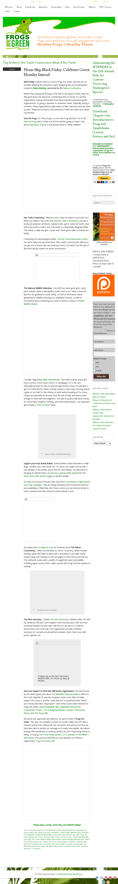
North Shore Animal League (77, 841)
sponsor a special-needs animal (63, 473)
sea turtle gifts (78, 844)
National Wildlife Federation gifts (72, 839)
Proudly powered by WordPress (68, 874)
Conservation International (62, 834)
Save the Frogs (30, 121)
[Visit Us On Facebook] (97, 879)
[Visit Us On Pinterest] (110, 879)
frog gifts (33, 830)
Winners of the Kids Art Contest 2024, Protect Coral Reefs (104, 403)
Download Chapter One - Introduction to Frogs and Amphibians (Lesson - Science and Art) (104, 124)
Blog (67, 7)
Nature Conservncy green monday (55, 841)
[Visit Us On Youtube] (115, 879)
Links (7, 11)
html (97, 362)
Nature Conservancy (72, 88)
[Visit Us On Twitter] (101, 879)
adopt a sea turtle (44, 832)
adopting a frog (36, 125)
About (19, 7)
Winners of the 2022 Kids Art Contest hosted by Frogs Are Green (103, 425)
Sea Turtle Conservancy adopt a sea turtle (58, 844)
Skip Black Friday (52, 846)
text (97, 366)
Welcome (9, 7)
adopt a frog (33, 832)
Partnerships (56, 7)
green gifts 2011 (29, 839)
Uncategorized (81, 830)
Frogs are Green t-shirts (63, 837)
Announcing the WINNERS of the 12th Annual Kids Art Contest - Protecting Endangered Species (104, 77)
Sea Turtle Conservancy (68, 221)
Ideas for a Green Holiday (46, 830)
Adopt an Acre (47, 547)
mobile (98, 370)
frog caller (76, 834)
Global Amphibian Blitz (49, 707)
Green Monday (41, 839)
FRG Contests (105, 7)
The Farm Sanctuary (59, 619)
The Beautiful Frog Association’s (66, 694)
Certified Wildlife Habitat (43, 834)
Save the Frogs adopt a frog (33, 844)
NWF (59, 288)
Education (43, 7)
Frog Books (30, 7)
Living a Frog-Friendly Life (65, 830)
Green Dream (79, 7)
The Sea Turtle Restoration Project (72, 239)
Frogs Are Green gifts (46, 837)
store (79, 632)
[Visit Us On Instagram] (106, 879)
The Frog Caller (41, 713)
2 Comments (36, 848)
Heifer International (51, 379)
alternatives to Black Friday (60, 832)
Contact (16, 11)
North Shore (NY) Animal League (38, 476)
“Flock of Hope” (43, 405)
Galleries (92, 7)
